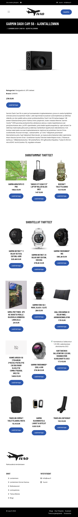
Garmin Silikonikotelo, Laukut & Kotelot (39, 420)
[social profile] (20, 2)
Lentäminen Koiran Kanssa (19, 482)
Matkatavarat (15, 486)
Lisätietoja (13, 105)
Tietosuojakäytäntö (55, 513)
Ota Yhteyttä (59, 511)
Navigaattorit (20, 90)
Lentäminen (14, 478)
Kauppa (66, 12)
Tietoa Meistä (15, 494)
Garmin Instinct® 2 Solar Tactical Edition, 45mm (16, 253)
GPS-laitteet (30, 90)
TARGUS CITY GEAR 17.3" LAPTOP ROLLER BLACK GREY (39, 186)
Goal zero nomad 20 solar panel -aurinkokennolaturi (62, 314)
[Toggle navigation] (8, 12)
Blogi (12, 498)
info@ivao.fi (67, 2)
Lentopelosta (14, 490)
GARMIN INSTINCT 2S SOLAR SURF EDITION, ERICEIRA (39, 257)
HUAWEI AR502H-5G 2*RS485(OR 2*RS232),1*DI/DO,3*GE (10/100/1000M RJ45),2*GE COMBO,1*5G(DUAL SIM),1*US (16, 365)
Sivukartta (67, 513)
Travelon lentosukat (61, 418)
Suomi (61, 2)
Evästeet (68, 511)
